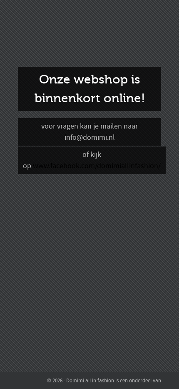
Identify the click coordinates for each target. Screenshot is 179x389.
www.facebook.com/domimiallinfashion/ (97, 166)
